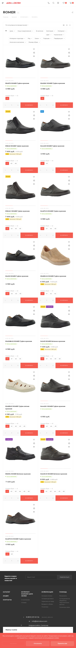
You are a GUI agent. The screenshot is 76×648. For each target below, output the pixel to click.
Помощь (63, 592)
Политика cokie (64, 607)
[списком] (66, 25)
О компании (25, 600)
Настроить (13, 643)
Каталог (6, 592)
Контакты (7, 600)
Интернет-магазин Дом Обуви (27, 594)
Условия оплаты (47, 596)
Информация (47, 592)
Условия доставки (48, 598)
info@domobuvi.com (39, 621)
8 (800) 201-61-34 (32, 617)
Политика (45, 607)
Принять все (62, 643)
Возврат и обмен (47, 604)
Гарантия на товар (48, 601)
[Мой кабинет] (58, 3)
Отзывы (23, 602)
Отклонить (38, 643)
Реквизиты (63, 596)
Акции (6, 596)
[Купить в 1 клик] (34, 52)
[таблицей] (69, 25)
